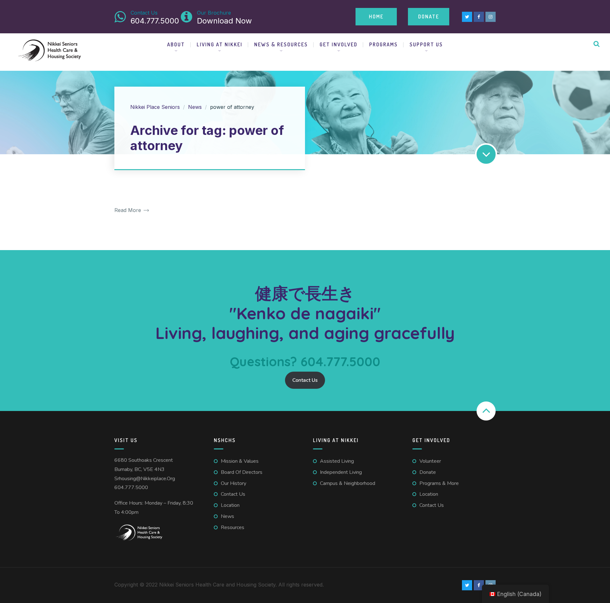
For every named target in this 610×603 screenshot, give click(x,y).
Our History (233, 483)
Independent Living (341, 472)
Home (376, 16)
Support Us (426, 44)
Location (230, 505)
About (176, 44)
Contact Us (305, 380)
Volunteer (430, 461)
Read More (128, 210)
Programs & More (439, 483)
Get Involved (338, 44)
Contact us (233, 494)
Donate (428, 16)
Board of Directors (241, 472)
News (227, 516)
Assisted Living (337, 461)
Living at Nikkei (219, 44)
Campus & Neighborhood (347, 483)
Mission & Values (240, 461)
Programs (383, 44)
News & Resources (281, 44)
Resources (232, 527)
